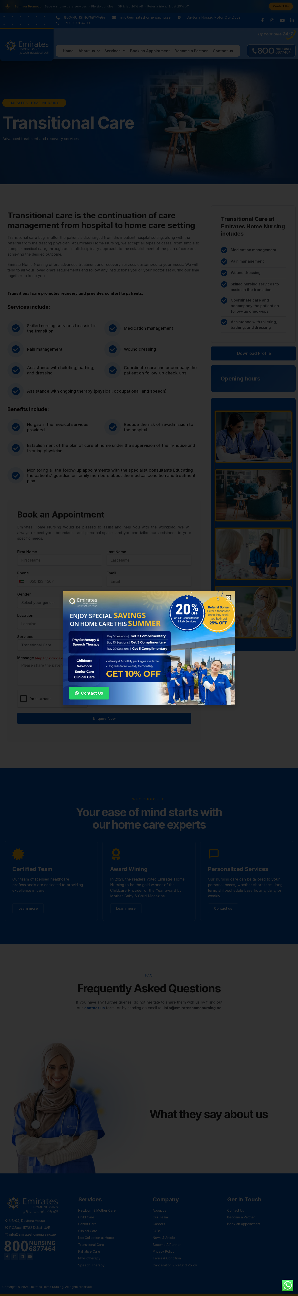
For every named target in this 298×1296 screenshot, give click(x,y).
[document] (149, 648)
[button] (228, 598)
